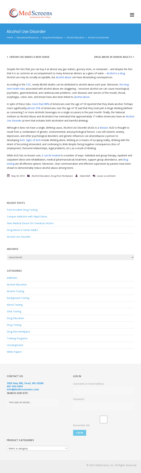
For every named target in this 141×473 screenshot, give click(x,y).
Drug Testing (14, 324)
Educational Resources (28, 37)
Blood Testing (15, 304)
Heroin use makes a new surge (30, 56)
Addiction (12, 277)
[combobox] (37, 448)
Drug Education (15, 318)
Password (78, 399)
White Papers (14, 351)
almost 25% (33, 108)
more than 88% (40, 104)
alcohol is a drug (116, 73)
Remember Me (81, 425)
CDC (28, 84)
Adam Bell (85, 175)
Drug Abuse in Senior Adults (113, 56)
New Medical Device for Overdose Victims (30, 223)
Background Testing (18, 298)
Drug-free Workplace (52, 37)
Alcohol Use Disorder (18, 236)
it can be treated (51, 155)
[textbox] (37, 448)
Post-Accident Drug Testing (22, 209)
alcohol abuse (63, 77)
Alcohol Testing (15, 291)
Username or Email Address (88, 383)
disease (104, 127)
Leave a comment (106, 175)
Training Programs (17, 338)
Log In (79, 433)
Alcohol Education (75, 37)
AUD (22, 140)
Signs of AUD (33, 140)
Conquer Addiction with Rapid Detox (27, 216)
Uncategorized (15, 345)
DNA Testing (14, 311)
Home (10, 37)
